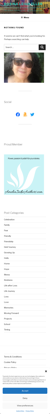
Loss (6, 296)
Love (6, 302)
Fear (6, 230)
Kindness (8, 280)
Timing (7, 329)
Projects (8, 319)
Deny (25, 398)
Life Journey (9, 291)
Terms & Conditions (13, 357)
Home (7, 263)
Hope (6, 269)
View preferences (25, 405)
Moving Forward (11, 313)
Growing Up (9, 252)
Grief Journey (10, 247)
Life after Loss (10, 285)
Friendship (8, 241)
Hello (6, 258)
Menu (26, 17)
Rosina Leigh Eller (23, 4)
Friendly (7, 236)
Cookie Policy (20, 411)
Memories (8, 307)
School (7, 324)
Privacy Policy (30, 411)
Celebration (9, 219)
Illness (7, 274)
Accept (25, 391)
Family (7, 225)
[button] (46, 371)
